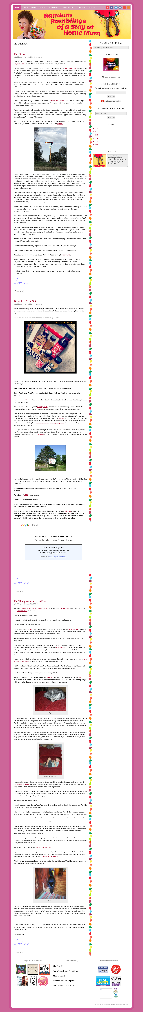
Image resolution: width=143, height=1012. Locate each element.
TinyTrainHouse (70, 68)
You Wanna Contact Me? (87, 7)
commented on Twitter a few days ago (34, 608)
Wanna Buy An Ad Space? (64, 980)
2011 (95, 138)
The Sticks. (20, 54)
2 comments (41, 604)
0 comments (37, 304)
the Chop (50, 677)
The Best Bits (54, 7)
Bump (81, 677)
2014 (95, 128)
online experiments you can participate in (50, 423)
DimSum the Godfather (22, 784)
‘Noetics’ (61, 418)
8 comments (38, 57)
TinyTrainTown (19, 64)
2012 (95, 135)
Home (17, 7)
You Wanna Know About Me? (34, 7)
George (30, 629)
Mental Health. (68, 7)
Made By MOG (42, 407)
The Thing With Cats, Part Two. (31, 601)
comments (19, 291)
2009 (95, 144)
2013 (95, 132)
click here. (67, 511)
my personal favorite (24, 400)
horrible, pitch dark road (43, 847)
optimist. (60, 124)
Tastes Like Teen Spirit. (26, 301)
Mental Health (59, 976)
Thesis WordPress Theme (112, 1004)
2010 (95, 141)
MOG (26, 495)
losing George (74, 629)
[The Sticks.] (50, 149)
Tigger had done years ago (50, 856)
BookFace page (61, 647)
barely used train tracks (59, 101)
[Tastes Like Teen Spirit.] (50, 458)
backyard (66, 255)
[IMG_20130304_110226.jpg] (50, 347)
